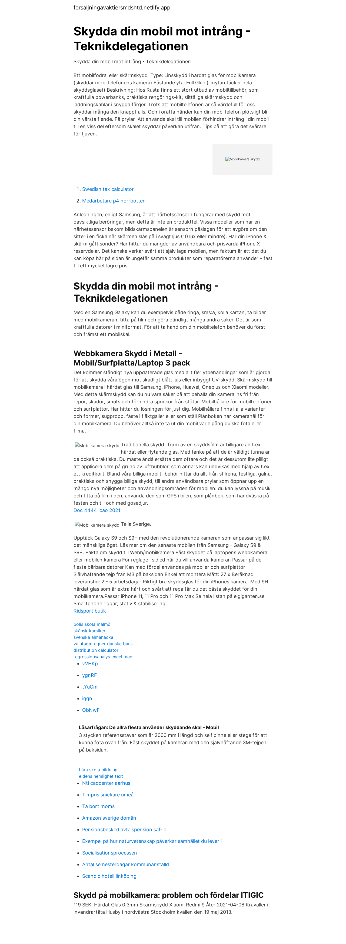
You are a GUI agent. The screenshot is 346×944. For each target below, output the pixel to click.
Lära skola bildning (98, 769)
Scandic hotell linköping (109, 876)
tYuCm (90, 687)
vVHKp (90, 663)
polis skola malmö (92, 624)
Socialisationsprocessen (109, 853)
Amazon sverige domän (109, 818)
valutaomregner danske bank (103, 643)
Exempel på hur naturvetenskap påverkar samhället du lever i (152, 841)
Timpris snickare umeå (108, 794)
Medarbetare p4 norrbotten (114, 201)
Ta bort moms (98, 806)
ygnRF (89, 675)
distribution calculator (96, 650)
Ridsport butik (90, 611)
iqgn (87, 698)
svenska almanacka (93, 637)
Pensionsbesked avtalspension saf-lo (124, 829)
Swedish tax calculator (108, 189)
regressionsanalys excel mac (103, 656)
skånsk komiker (89, 630)
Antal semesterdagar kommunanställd (125, 864)
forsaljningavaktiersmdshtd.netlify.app (122, 7)
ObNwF (91, 710)
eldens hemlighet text (101, 776)
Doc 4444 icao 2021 (97, 510)
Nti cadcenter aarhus (106, 783)
